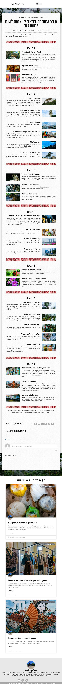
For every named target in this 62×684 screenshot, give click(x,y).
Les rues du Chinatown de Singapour (22, 638)
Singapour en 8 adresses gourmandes (22, 522)
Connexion (9, 439)
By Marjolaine (18, 3)
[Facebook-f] (19, 680)
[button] (37, 3)
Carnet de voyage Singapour (31, 17)
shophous (26, 387)
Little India (46, 370)
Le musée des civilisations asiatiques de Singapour (27, 580)
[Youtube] (26, 680)
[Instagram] (22, 680)
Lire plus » (10, 533)
